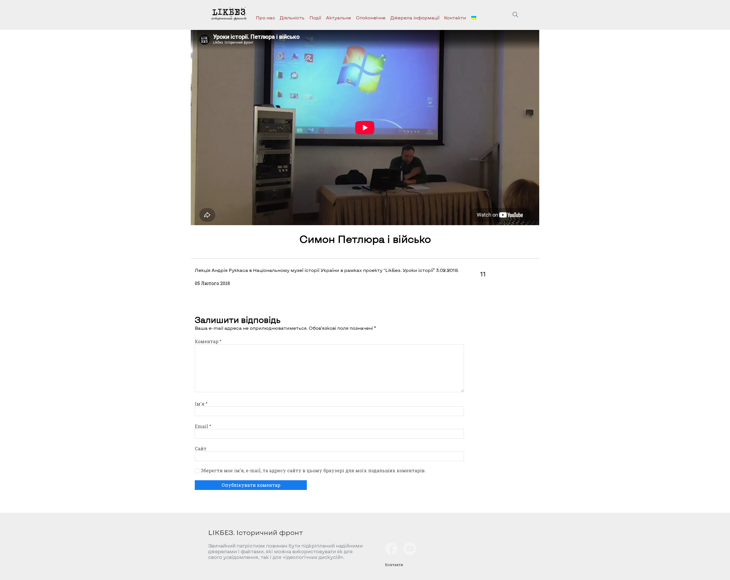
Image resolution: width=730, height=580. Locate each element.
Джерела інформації (414, 17)
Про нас (265, 17)
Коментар (208, 341)
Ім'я (201, 404)
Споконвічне (371, 17)
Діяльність (292, 17)
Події (315, 17)
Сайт (200, 448)
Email (203, 426)
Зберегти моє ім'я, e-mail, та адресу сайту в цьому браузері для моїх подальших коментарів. (313, 471)
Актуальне (338, 17)
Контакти (455, 17)
